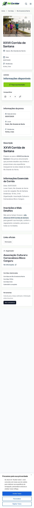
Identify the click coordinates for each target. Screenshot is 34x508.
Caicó (8, 51)
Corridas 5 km (8, 282)
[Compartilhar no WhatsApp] (5, 96)
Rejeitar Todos (17, 504)
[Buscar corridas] (26, 4)
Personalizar (17, 499)
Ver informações (8, 265)
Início (3, 11)
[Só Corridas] (11, 4)
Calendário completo (10, 284)
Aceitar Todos (17, 493)
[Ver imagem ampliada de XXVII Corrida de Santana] (17, 26)
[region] (17, 490)
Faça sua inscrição (18, 85)
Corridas (11, 11)
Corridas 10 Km (8, 279)
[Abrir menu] (30, 4)
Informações (8, 242)
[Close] (32, 475)
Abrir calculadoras (10, 302)
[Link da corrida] (20, 96)
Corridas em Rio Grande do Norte (14, 276)
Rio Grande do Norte (23, 11)
